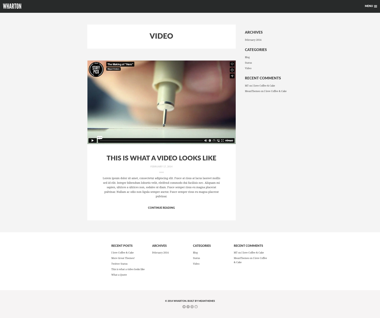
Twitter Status (119, 263)
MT (247, 85)
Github (196, 306)
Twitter (184, 306)
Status (248, 62)
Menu (369, 6)
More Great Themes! (123, 258)
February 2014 (253, 39)
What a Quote (119, 274)
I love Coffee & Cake (264, 85)
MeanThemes (252, 91)
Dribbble (192, 306)
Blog (247, 57)
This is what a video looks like (161, 158)
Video (248, 68)
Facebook (188, 306)
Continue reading (161, 208)
